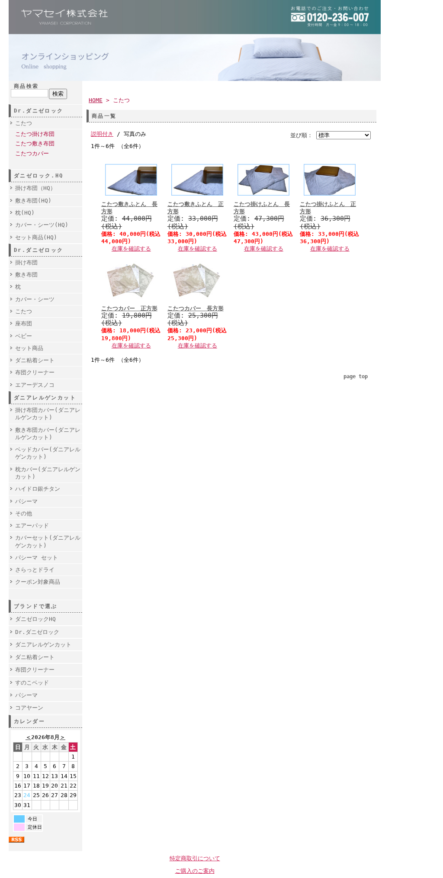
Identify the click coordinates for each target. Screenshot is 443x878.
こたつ (23, 123)
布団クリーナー (35, 372)
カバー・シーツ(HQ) (41, 225)
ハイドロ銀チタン (37, 489)
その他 (23, 513)
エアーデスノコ (35, 385)
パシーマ (26, 501)
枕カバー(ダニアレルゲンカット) (47, 473)
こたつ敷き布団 (35, 143)
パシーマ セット (36, 557)
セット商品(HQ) (36, 237)
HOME (96, 100)
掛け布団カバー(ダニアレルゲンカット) (47, 414)
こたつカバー (32, 153)
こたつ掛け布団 (35, 134)
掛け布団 (26, 262)
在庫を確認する (131, 248)
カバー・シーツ (35, 299)
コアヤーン (29, 707)
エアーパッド (32, 525)
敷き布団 (26, 274)
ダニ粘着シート (35, 360)
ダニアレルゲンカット (43, 644)
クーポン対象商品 (37, 582)
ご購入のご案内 (195, 871)
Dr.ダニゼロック (37, 632)
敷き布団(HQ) (33, 200)
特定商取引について (195, 858)
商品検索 (26, 86)
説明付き (102, 134)
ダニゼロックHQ (35, 619)
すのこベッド (32, 682)
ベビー (23, 336)
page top (355, 376)
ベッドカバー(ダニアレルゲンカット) (47, 453)
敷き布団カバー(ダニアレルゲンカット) (47, 434)
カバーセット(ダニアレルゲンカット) (47, 541)
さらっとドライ (35, 569)
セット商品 (29, 348)
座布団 (23, 323)
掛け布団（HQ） (35, 188)
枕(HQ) (25, 212)
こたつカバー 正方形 (129, 308)
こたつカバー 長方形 (195, 308)
